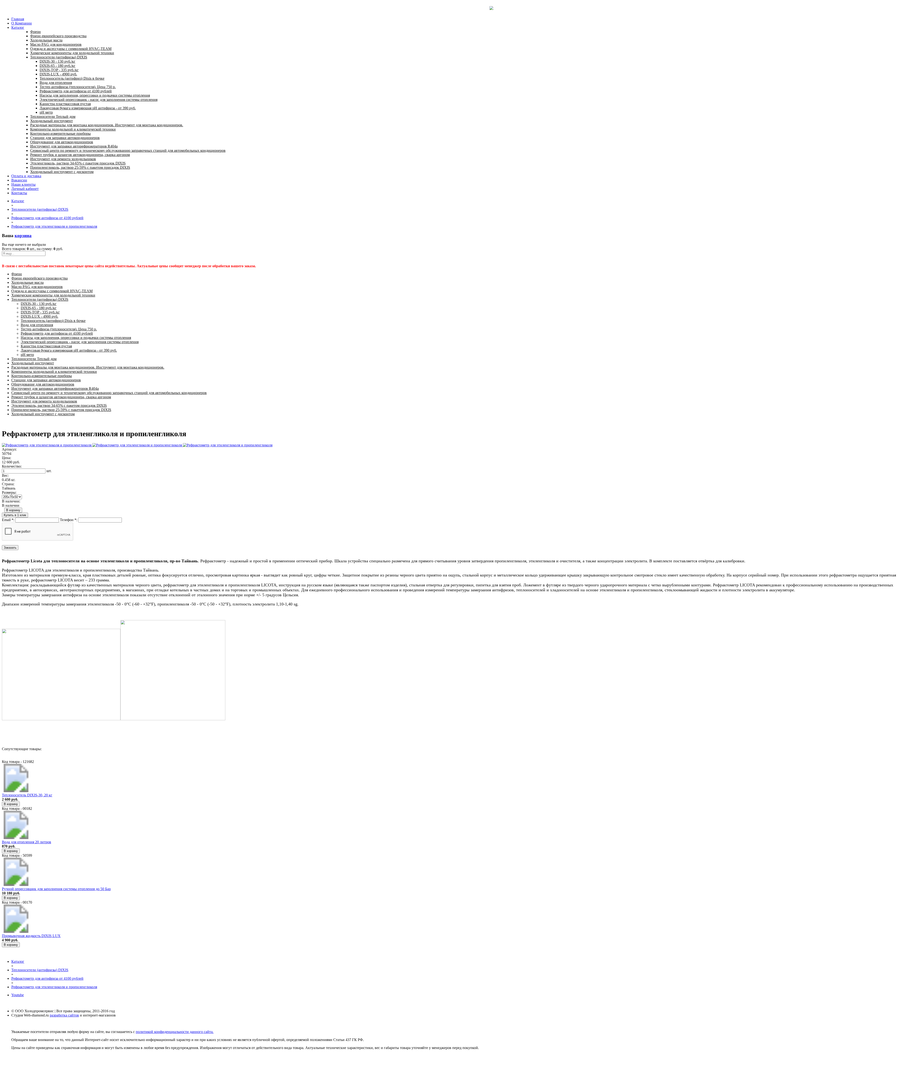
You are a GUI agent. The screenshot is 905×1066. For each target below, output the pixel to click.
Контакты (19, 193)
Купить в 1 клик (15, 515)
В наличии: (11, 501)
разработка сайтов (64, 1015)
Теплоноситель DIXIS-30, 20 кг (27, 795)
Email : (8, 520)
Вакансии (19, 180)
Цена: (6, 458)
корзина (23, 235)
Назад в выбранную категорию (27, 732)
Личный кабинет (25, 189)
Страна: (8, 484)
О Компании (21, 23)
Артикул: (9, 449)
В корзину (13, 510)
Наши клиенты (23, 184)
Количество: (12, 466)
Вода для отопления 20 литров (26, 842)
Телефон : (68, 520)
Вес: (5, 475)
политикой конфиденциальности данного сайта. (175, 1032)
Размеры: (9, 492)
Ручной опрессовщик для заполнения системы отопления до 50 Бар (56, 889)
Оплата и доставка (26, 176)
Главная (17, 19)
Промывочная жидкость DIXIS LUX (31, 936)
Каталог (17, 27)
